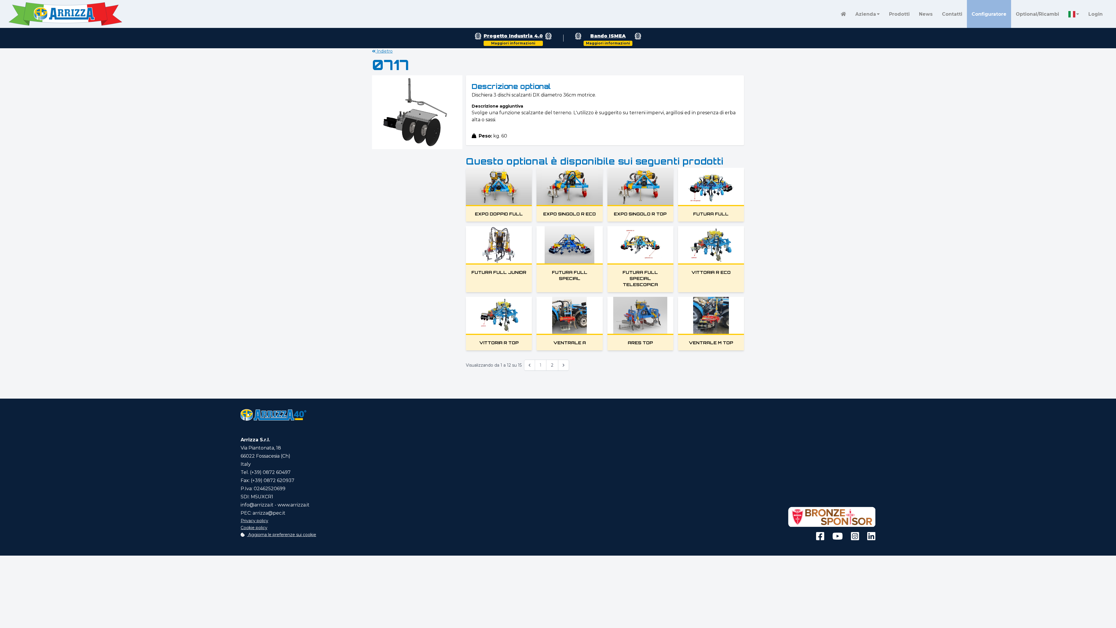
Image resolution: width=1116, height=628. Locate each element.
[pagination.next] (563, 365)
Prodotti (899, 14)
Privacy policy (254, 520)
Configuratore (989, 14)
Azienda (865, 14)
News (926, 14)
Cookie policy (254, 527)
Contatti (952, 14)
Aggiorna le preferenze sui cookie (281, 534)
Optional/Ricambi (1037, 14)
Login (1095, 14)
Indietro (384, 51)
